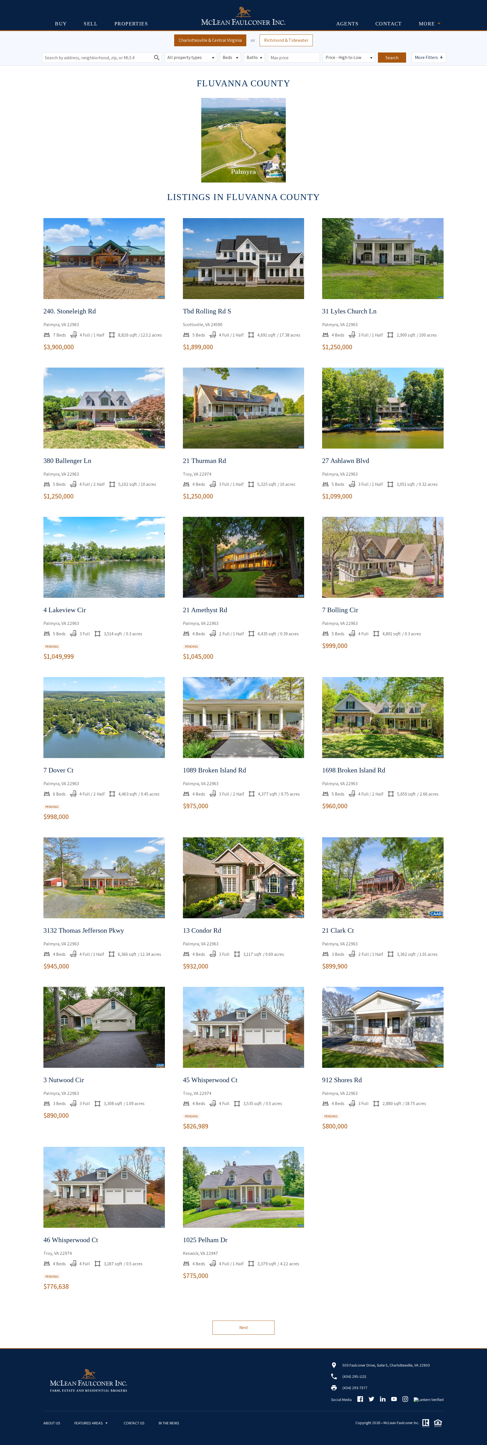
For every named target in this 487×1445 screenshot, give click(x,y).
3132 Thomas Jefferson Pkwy (83, 930)
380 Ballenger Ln (67, 460)
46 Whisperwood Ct (70, 1240)
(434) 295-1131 (354, 1376)
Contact (388, 24)
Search (392, 58)
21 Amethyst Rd (205, 610)
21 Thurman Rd (204, 460)
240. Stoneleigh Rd (69, 311)
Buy (61, 24)
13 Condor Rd (202, 930)
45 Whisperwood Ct (210, 1080)
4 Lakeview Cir (64, 610)
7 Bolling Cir (340, 610)
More (427, 24)
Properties (131, 24)
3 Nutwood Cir (63, 1080)
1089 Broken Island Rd (214, 770)
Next (243, 1327)
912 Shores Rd (342, 1080)
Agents (347, 24)
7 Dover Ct (58, 770)
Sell (91, 24)
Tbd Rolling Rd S (207, 311)
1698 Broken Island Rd (353, 770)
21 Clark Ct (338, 930)
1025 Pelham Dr (205, 1240)
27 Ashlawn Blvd (345, 460)
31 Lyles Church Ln (349, 311)
